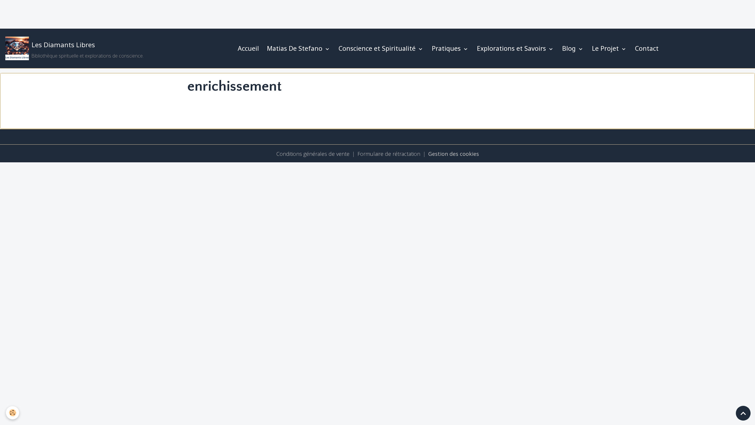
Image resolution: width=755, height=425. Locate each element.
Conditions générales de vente (312, 153)
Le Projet (606, 48)
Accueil (248, 48)
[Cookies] (12, 412)
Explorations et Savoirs (512, 48)
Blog (569, 48)
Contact (647, 48)
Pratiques (447, 48)
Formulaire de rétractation (388, 153)
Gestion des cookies (453, 153)
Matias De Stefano (295, 48)
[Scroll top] (743, 413)
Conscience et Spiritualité (378, 48)
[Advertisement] (107, 13)
